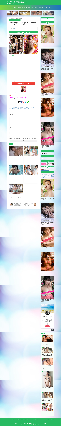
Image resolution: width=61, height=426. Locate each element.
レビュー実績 (48, 5)
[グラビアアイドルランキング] (43, 169)
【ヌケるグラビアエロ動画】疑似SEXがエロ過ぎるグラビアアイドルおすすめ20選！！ (47, 367)
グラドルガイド (48, 7)
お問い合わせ (30, 9)
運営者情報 (34, 5)
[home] (47, 324)
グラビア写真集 (41, 7)
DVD (10, 106)
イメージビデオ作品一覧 (12, 7)
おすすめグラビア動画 (34, 7)
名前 (10, 127)
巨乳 (16, 108)
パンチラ (34, 107)
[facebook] (21, 102)
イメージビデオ (16, 106)
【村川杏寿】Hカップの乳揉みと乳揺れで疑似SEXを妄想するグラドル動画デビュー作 (30, 158)
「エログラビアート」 (20, 5)
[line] (28, 102)
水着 (20, 108)
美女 (28, 108)
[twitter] (19, 102)
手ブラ (18, 108)
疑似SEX (26, 108)
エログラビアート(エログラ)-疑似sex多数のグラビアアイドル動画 (30, 423)
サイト (10, 134)
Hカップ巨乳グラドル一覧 (18, 97)
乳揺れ (12, 108)
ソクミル (27, 107)
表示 (14, 28)
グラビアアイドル (34, 106)
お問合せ (47, 326)
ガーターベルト (20, 106)
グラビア (30, 106)
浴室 (22, 108)
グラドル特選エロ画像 (27, 7)
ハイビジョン (30, 107)
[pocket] (23, 102)
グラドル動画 (27, 106)
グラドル (24, 106)
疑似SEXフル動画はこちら (22, 83)
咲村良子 (14, 108)
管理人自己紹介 (27, 5)
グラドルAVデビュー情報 (19, 7)
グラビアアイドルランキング (45, 170)
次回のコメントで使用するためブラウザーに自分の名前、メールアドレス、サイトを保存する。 (23, 138)
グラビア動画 (17, 107)
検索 (52, 330)
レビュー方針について (41, 5)
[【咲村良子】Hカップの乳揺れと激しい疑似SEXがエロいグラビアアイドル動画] (25, 102)
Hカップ (13, 106)
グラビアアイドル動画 (12, 107)
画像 (24, 108)
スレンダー (24, 107)
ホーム (12, 5)
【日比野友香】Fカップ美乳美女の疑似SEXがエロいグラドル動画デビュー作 (47, 413)
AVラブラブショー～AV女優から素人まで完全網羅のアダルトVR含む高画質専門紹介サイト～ (47, 176)
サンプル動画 (21, 107)
